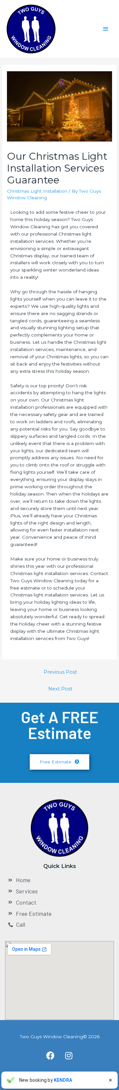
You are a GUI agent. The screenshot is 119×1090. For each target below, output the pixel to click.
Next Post (60, 689)
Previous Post (60, 672)
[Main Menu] (106, 29)
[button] (59, 762)
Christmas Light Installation (37, 191)
